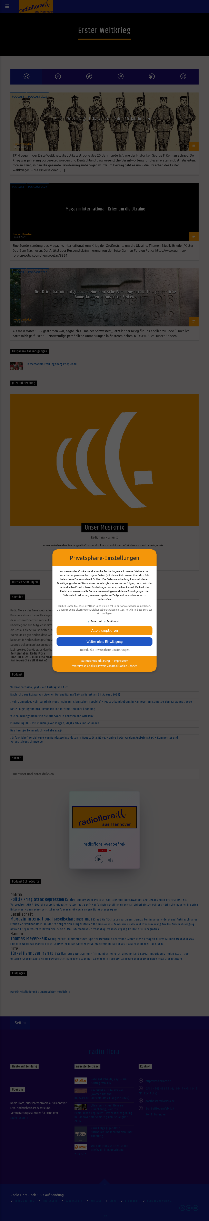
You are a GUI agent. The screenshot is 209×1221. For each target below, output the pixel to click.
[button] (104, 641)
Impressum (121, 660)
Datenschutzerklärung (95, 660)
